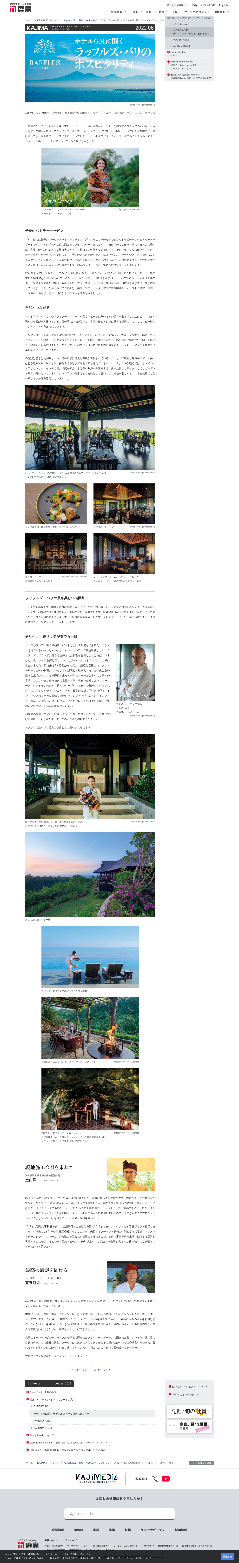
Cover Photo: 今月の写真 (43, 1392)
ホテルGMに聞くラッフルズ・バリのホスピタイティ (191, 32)
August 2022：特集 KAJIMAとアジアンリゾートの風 (91, 20)
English (223, 5)
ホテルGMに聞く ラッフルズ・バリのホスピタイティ (63, 1413)
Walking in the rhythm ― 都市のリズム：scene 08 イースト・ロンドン (184, 65)
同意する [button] (227, 1556)
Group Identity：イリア (179, 54)
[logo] (28, 1545)
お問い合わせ (208, 5)
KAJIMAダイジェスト (48, 20)
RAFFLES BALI (181, 24)
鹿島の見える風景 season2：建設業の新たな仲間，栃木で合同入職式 (191, 76)
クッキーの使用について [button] (139, 1558)
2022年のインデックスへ (185, 1394)
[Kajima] (21, 7)
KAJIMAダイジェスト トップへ (190, 1386)
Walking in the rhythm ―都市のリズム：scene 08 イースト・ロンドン (68, 1442)
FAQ (194, 5)
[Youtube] (166, 1479)
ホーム (29, 20)
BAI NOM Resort (181, 46)
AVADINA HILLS (181, 39)
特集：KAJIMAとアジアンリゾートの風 (191, 17)
